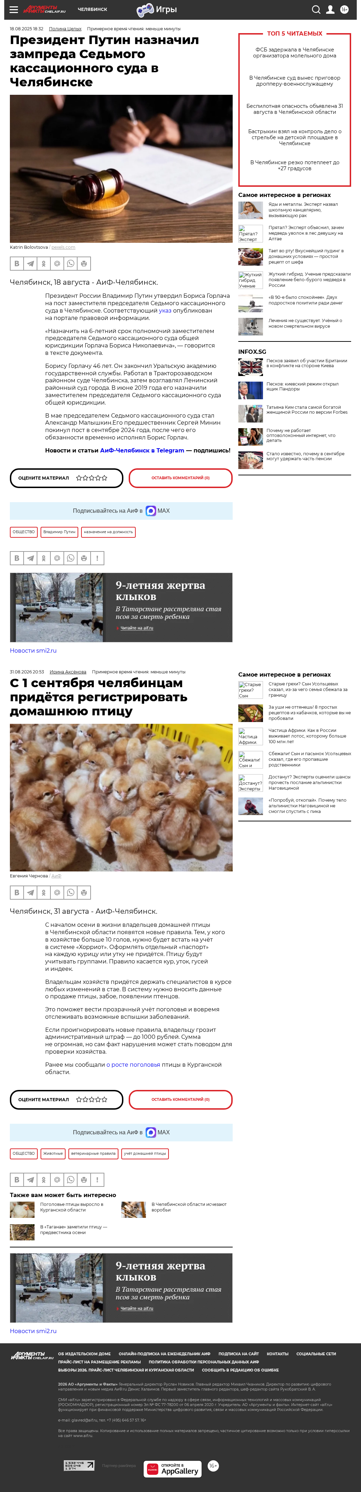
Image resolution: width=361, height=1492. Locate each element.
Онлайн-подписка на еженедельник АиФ (164, 1354)
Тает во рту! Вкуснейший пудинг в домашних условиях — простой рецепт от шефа (306, 256)
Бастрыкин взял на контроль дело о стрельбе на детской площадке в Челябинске (295, 138)
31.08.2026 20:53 (27, 671)
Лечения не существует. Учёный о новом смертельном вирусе (305, 323)
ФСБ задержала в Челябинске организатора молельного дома (294, 53)
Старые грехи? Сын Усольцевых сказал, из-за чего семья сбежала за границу (308, 689)
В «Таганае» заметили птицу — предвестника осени (73, 1229)
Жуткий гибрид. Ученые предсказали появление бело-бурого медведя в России (310, 279)
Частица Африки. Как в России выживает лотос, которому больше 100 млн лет (307, 736)
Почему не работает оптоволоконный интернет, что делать (301, 435)
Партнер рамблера (119, 1465)
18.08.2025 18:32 (26, 28)
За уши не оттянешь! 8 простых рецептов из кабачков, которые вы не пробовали (310, 712)
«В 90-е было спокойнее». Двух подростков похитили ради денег (306, 300)
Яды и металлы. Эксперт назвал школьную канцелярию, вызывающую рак (303, 210)
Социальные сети (316, 1354)
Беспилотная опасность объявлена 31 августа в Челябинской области (294, 109)
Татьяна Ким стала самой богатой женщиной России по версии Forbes (307, 410)
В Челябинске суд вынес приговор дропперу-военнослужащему (295, 81)
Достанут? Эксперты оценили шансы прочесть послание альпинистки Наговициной (309, 782)
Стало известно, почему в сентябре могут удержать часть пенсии (305, 456)
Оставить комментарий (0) (181, 478)
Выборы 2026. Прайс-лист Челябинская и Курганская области (126, 1370)
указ (165, 310)
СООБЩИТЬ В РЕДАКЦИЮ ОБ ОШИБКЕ (240, 1370)
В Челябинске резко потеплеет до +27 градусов (294, 166)
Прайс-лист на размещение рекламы (99, 1362)
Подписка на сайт (239, 1354)
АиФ (56, 875)
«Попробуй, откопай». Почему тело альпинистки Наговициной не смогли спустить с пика (308, 805)
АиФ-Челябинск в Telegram (142, 450)
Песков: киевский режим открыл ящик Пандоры (303, 387)
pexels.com (63, 247)
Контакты (277, 1354)
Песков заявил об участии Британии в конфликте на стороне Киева (307, 363)
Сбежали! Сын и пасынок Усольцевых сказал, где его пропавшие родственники (310, 759)
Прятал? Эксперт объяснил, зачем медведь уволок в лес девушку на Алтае (306, 233)
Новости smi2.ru (33, 650)
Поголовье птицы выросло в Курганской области (71, 1207)
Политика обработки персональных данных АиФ (204, 1362)
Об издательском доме (84, 1354)
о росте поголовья (133, 1064)
